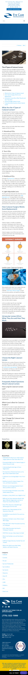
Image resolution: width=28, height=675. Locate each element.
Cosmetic (5, 557)
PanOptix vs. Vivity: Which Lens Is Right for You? (14, 495)
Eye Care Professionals (8, 563)
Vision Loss (5, 591)
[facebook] (3, 607)
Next (24, 45)
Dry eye (4, 560)
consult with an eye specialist (10, 367)
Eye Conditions (6, 567)
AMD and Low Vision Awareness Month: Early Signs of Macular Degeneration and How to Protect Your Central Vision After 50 (13, 500)
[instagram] (6, 607)
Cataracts (5, 554)
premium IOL (11, 178)
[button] (3, 445)
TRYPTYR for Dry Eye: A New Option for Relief (13, 533)
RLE (4, 588)
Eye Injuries (5, 570)
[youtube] (9, 607)
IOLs (4, 579)
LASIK (4, 582)
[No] (26, 667)
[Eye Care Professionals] (12, 600)
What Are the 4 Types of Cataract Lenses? (14, 93)
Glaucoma (5, 573)
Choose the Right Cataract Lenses (12, 101)
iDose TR (5, 576)
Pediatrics (5, 585)
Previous (19, 45)
